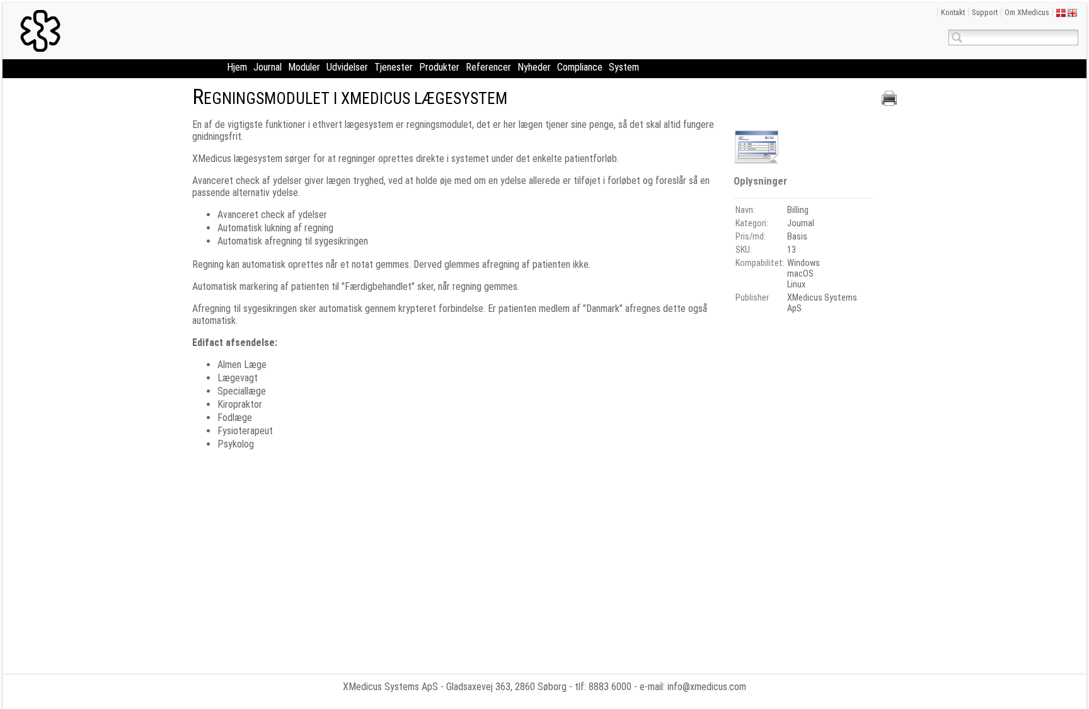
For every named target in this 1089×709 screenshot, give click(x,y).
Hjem (237, 67)
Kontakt (953, 12)
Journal (267, 67)
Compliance (579, 67)
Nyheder (534, 67)
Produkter (439, 67)
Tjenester (393, 67)
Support (985, 12)
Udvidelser (347, 67)
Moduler (304, 67)
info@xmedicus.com (706, 687)
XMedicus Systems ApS (390, 687)
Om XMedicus (1027, 12)
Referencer (488, 67)
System (624, 67)
